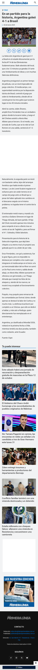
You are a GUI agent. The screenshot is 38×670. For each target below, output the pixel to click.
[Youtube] (27, 658)
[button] (5, 2)
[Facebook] (11, 658)
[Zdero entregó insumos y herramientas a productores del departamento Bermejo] (19, 456)
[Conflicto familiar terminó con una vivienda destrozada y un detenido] (19, 487)
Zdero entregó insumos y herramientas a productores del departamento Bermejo (17, 470)
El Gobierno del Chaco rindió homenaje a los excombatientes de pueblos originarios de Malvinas (18, 406)
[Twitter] (22, 658)
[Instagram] (16, 658)
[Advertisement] (19, 155)
